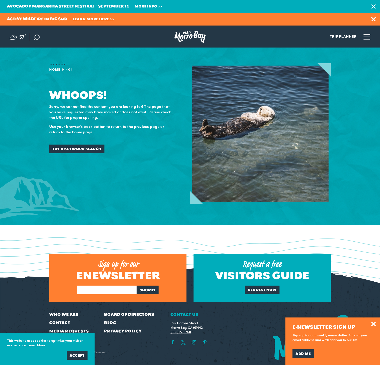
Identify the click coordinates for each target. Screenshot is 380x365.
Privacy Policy (122, 331)
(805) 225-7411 (180, 332)
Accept (77, 355)
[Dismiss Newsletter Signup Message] (373, 324)
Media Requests (69, 331)
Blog (110, 322)
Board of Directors (129, 314)
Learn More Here (91, 19)
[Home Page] (190, 37)
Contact (59, 322)
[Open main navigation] (367, 36)
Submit (147, 290)
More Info (146, 6)
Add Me (303, 354)
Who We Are (64, 314)
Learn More (36, 345)
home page (82, 132)
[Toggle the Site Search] (37, 37)
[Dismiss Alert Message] (373, 6)
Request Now (262, 290)
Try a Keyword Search (76, 149)
